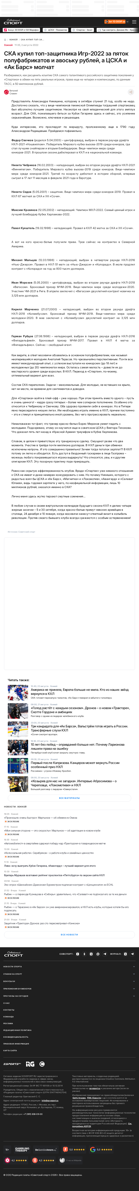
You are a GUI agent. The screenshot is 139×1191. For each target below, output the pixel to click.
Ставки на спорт (12, 974)
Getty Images (79, 1098)
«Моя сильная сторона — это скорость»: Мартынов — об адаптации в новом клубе (52, 830)
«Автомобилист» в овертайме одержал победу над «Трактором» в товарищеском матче (55, 843)
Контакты (9, 1010)
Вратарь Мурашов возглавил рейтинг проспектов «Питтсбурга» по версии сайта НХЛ (54, 875)
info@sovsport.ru (50, 1100)
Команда (8, 1017)
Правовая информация (16, 1044)
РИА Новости (94, 1098)
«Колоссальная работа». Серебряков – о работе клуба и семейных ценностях (49, 852)
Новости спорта (12, 967)
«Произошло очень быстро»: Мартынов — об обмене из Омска (40, 817)
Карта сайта (10, 1050)
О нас (6, 1003)
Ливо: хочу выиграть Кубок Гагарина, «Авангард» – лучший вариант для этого (50, 865)
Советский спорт (26, 531)
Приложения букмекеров (17, 989)
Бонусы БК (9, 981)
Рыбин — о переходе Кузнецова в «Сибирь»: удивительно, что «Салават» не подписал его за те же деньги (65, 894)
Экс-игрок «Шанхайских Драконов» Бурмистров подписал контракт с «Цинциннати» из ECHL (58, 884)
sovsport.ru (94, 1088)
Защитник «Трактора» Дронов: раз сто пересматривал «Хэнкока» (42, 923)
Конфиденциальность (15, 1037)
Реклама (8, 1023)
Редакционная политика (17, 1030)
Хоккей (8, 45)
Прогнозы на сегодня (15, 996)
